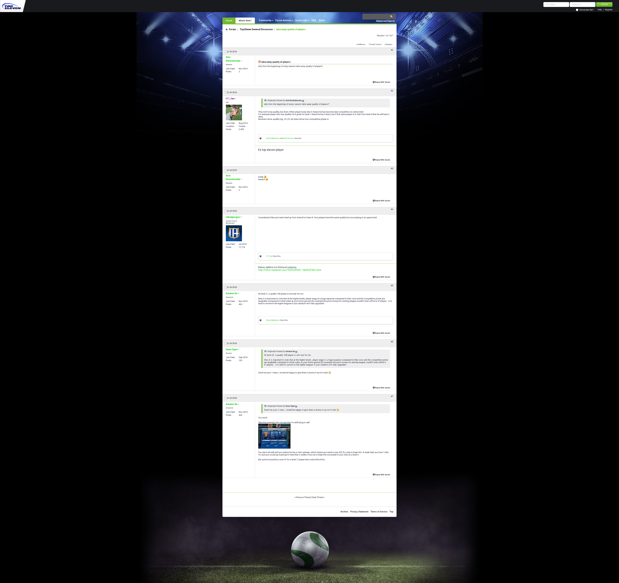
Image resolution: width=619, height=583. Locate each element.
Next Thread (317, 497)
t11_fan (269, 256)
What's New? (245, 20)
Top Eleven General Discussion (256, 29)
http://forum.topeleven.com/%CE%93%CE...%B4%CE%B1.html (289, 270)
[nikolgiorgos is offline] (234, 233)
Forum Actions (283, 20)
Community (265, 20)
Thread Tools (374, 44)
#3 (392, 168)
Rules (322, 20)
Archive (344, 511)
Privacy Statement (359, 511)
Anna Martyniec (273, 138)
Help (600, 10)
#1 (392, 50)
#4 (392, 209)
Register (609, 10)
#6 (392, 342)
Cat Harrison (289, 138)
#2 (392, 91)
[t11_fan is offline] (234, 112)
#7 (392, 396)
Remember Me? (586, 10)
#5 (392, 285)
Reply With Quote (382, 82)
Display (388, 44)
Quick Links (301, 20)
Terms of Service (379, 511)
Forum (229, 20)
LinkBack (360, 44)
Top (391, 511)
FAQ (314, 20)
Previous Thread (303, 497)
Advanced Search (385, 21)
